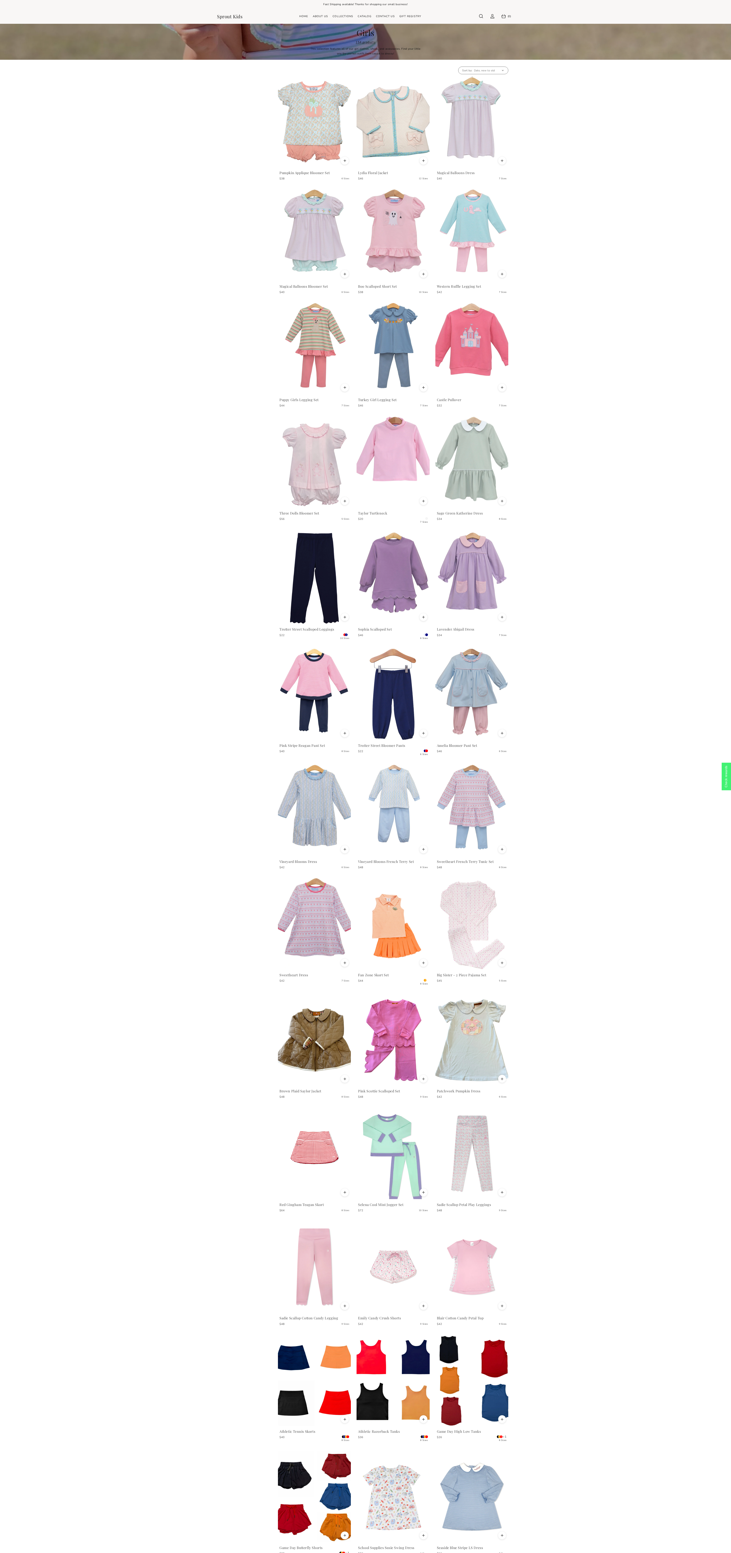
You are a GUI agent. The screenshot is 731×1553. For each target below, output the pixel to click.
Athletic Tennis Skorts (297, 1431)
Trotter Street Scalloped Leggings (306, 629)
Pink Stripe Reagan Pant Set (302, 745)
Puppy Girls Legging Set (299, 399)
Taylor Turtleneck (372, 513)
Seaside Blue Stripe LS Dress (460, 1547)
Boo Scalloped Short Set (377, 286)
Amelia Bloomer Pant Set (457, 745)
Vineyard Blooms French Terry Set (386, 861)
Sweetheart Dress (293, 975)
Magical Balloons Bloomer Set (303, 286)
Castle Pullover (449, 399)
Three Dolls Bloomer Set (299, 513)
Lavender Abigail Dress (455, 629)
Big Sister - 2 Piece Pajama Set (461, 975)
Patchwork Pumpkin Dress (458, 1091)
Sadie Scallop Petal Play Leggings (464, 1204)
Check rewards (726, 777)
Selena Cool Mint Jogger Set (380, 1204)
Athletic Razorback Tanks (379, 1431)
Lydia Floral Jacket (373, 172)
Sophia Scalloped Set (375, 629)
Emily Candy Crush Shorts (379, 1318)
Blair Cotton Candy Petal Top (460, 1318)
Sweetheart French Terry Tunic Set (465, 861)
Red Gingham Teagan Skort (301, 1204)
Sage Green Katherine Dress (460, 513)
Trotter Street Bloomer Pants (381, 745)
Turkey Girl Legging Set (377, 399)
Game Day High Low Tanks (459, 1431)
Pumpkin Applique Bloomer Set (304, 172)
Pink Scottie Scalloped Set (379, 1091)
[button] (481, 16)
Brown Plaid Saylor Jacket (300, 1091)
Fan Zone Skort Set (373, 975)
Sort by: (467, 70)
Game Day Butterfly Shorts (301, 1547)
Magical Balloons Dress (456, 172)
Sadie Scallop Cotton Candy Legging (308, 1318)
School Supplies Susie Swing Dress (386, 1547)
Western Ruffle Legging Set (459, 286)
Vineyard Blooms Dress (298, 861)
